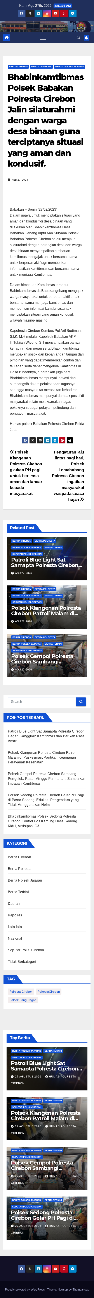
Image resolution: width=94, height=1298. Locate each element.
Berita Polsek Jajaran (69, 66)
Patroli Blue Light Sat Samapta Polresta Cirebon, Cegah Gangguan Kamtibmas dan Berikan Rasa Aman (47, 736)
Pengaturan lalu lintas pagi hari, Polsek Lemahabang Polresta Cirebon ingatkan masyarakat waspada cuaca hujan (68, 476)
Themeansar (80, 1289)
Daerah (14, 903)
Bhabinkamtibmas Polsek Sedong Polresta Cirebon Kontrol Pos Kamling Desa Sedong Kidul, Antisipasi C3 (42, 821)
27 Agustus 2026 (28, 1076)
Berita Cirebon (18, 66)
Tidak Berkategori (22, 962)
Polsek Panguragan (23, 1000)
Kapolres (15, 915)
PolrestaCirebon (49, 991)
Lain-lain (15, 927)
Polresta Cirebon (21, 991)
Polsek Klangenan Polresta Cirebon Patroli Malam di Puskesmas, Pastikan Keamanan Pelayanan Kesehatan (42, 757)
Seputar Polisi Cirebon (27, 554)
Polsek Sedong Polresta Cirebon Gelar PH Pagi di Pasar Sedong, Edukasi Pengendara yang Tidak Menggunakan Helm (46, 800)
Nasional (15, 938)
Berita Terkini (53, 547)
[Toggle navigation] (43, 37)
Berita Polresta (41, 66)
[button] (78, 37)
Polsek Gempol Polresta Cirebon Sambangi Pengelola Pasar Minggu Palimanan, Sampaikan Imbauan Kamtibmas (46, 778)
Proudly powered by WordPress (25, 1289)
